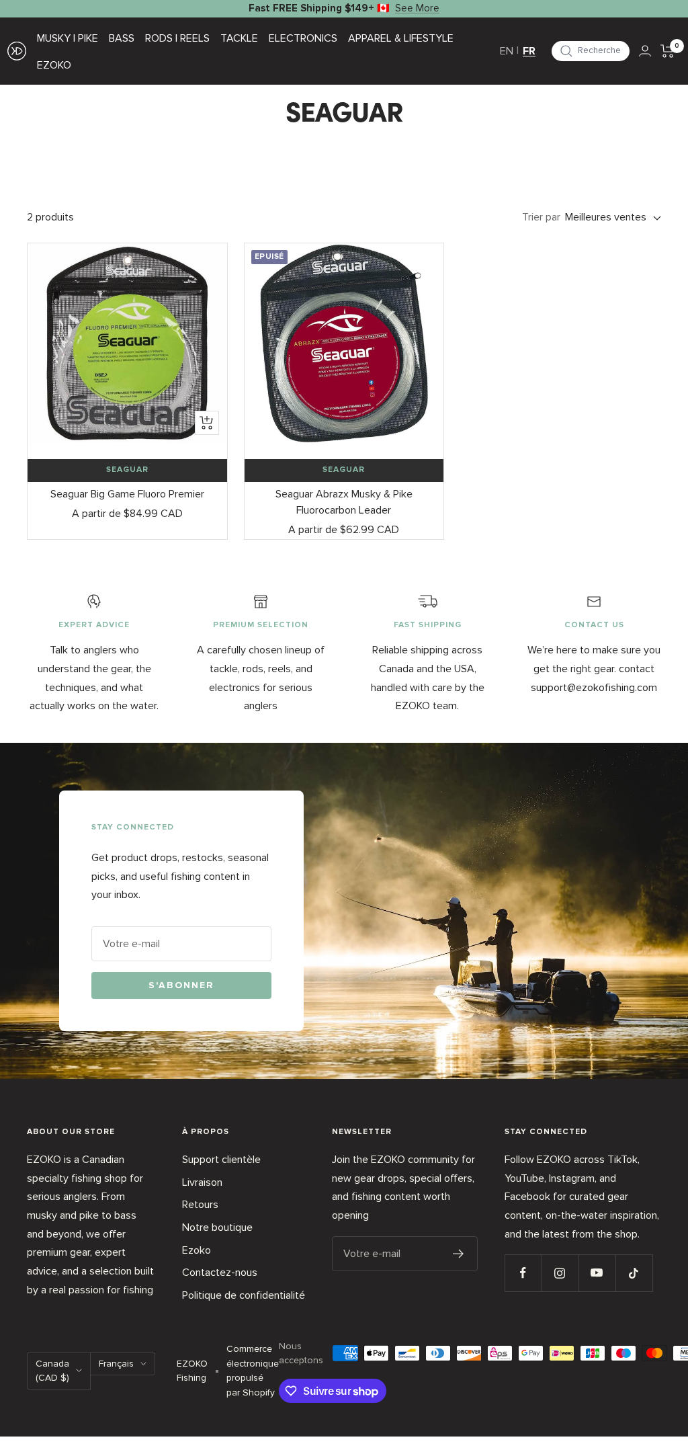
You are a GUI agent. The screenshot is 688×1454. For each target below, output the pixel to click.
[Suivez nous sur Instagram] (560, 1272)
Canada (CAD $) (52, 1371)
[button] (591, 51)
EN (506, 51)
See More (417, 8)
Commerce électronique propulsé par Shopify (252, 1370)
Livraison (202, 1182)
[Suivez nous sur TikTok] (633, 1272)
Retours (200, 1204)
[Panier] (667, 51)
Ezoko (196, 1250)
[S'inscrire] (458, 1253)
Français (116, 1363)
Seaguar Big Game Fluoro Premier (127, 494)
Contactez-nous (219, 1272)
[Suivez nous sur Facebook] (523, 1272)
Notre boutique (217, 1227)
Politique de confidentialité (243, 1295)
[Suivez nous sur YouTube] (596, 1272)
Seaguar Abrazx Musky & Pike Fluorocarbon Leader (344, 502)
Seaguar (127, 470)
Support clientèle (221, 1159)
